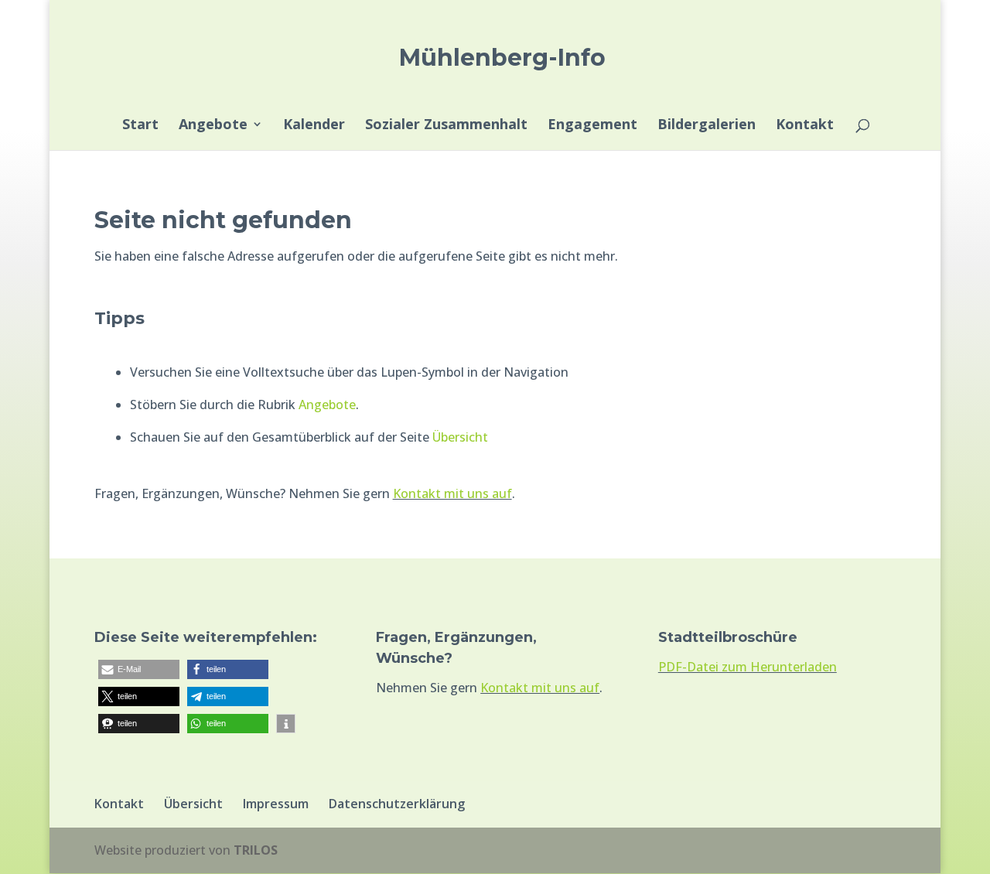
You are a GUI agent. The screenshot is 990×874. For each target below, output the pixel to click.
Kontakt (805, 125)
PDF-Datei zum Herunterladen (747, 666)
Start (140, 125)
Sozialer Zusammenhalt (446, 125)
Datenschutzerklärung (397, 803)
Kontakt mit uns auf (452, 493)
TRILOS (256, 850)
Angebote (213, 125)
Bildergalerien (706, 125)
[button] (138, 669)
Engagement (592, 125)
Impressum (276, 803)
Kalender (314, 125)
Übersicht (460, 437)
